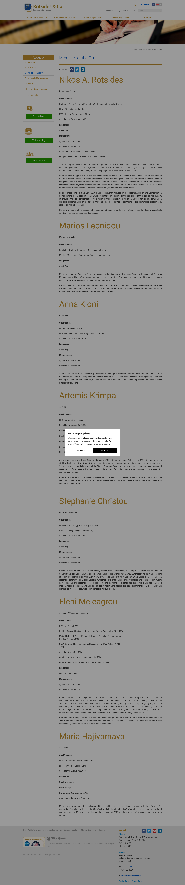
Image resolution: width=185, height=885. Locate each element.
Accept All (105, 450)
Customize (80, 450)
